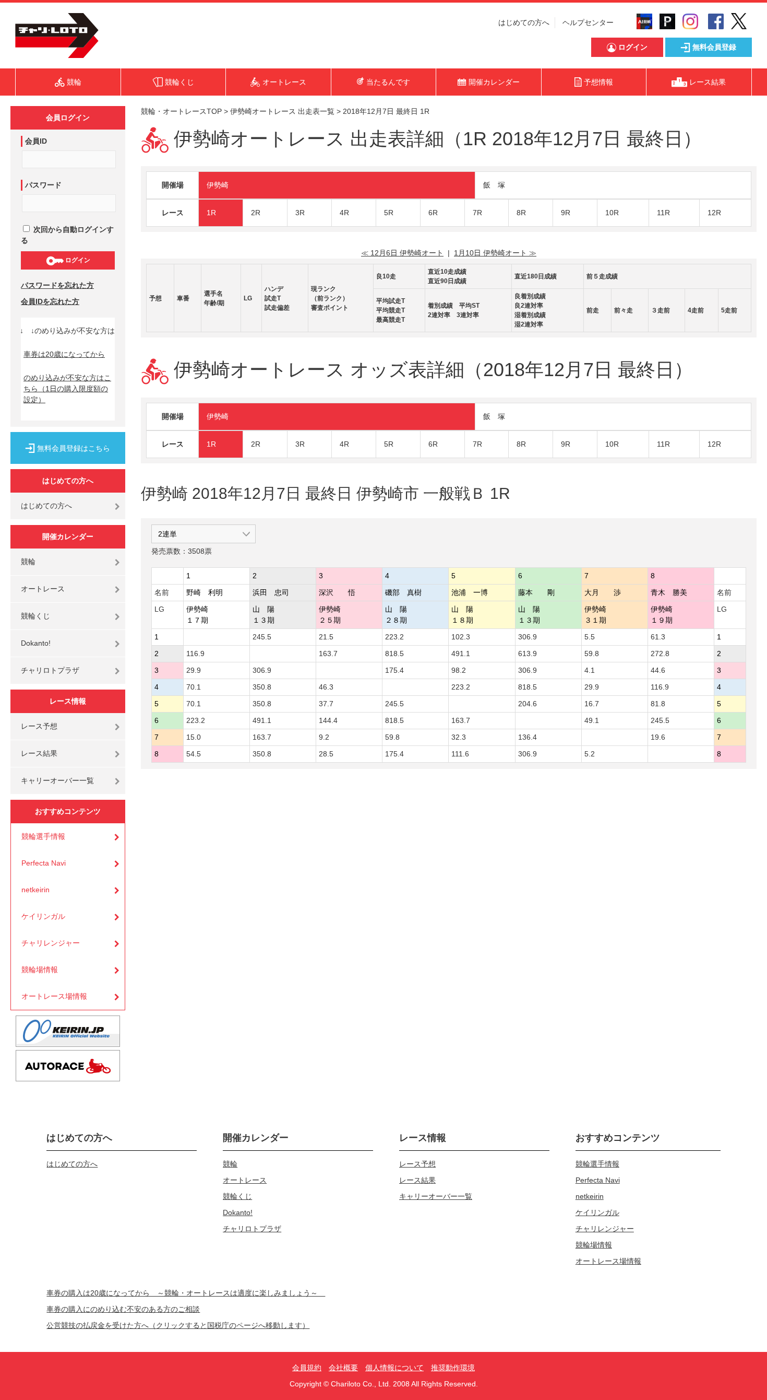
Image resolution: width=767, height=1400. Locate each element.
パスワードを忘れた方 (57, 285)
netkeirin (35, 889)
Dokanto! (36, 643)
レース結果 (39, 753)
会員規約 (306, 1367)
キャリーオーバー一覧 (57, 780)
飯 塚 (494, 185)
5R (388, 212)
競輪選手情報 (43, 836)
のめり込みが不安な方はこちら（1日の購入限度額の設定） (67, 389)
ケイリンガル (43, 916)
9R (565, 212)
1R (211, 212)
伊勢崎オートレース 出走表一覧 (282, 111)
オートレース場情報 (54, 996)
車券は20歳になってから (64, 354)
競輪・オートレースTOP (181, 111)
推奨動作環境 (453, 1367)
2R (255, 212)
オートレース (43, 589)
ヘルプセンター (588, 22)
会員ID (36, 141)
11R (663, 212)
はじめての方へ (523, 22)
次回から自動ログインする (67, 234)
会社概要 (343, 1367)
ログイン (77, 260)
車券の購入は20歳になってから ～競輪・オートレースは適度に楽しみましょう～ (185, 1293)
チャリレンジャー (50, 943)
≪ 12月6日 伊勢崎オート (402, 253)
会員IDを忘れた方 (50, 301)
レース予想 (39, 726)
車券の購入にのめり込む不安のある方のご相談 (123, 1309)
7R (477, 212)
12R (714, 212)
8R (521, 212)
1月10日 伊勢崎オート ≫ (495, 253)
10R (612, 212)
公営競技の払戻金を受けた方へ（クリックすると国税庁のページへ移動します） (177, 1325)
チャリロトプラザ (50, 670)
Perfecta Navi (43, 863)
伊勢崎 (218, 185)
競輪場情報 (39, 969)
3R (300, 212)
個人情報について (394, 1367)
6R (433, 212)
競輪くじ (35, 616)
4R (344, 212)
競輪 (28, 561)
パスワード (43, 185)
